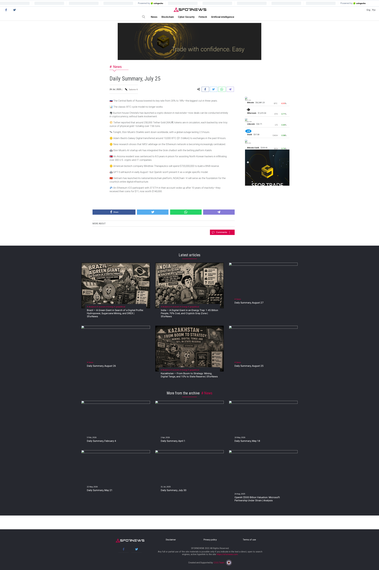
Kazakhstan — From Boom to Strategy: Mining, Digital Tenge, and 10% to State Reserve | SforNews (189, 375)
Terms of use (249, 539)
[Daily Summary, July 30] (189, 452)
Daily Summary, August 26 (101, 365)
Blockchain (168, 16)
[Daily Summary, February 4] (115, 403)
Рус (374, 10)
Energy (111, 307)
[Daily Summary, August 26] (115, 328)
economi (102, 307)
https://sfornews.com (227, 554)
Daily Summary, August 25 (249, 365)
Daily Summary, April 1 (173, 440)
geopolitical (120, 307)
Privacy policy (210, 539)
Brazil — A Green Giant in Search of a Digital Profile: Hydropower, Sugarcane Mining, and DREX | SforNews (115, 313)
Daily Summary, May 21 (100, 490)
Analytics (92, 307)
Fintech (203, 16)
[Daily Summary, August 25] (263, 328)
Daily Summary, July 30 (174, 490)
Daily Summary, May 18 (247, 440)
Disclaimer (171, 539)
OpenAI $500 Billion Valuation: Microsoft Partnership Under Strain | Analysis (257, 499)
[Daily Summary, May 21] (115, 452)
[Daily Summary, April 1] (189, 403)
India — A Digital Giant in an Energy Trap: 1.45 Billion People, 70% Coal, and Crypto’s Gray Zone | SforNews (189, 313)
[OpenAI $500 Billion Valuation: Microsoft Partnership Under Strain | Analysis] (263, 452)
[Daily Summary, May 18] (263, 403)
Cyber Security (186, 16)
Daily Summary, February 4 (101, 440)
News (154, 16)
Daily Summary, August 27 (249, 302)
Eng (368, 10)
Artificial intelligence (222, 16)
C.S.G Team (219, 562)
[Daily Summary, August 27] (263, 265)
